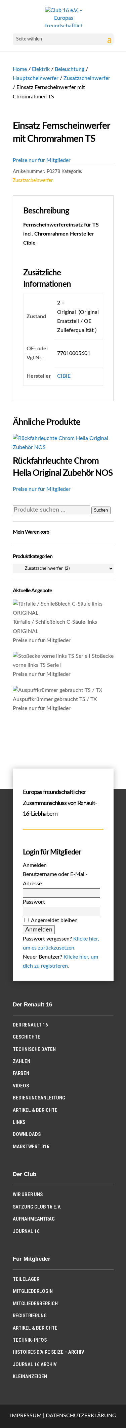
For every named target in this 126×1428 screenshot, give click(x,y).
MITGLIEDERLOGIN (33, 1291)
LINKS (19, 1122)
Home (20, 69)
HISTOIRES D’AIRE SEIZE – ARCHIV (48, 1352)
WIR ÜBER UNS (28, 1194)
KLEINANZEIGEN (30, 1376)
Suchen (101, 510)
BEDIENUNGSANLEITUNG (39, 1098)
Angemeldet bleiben (54, 920)
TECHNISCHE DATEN (34, 1049)
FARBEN (21, 1073)
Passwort (34, 902)
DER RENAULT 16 (30, 1025)
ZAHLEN (21, 1061)
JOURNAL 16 (26, 1231)
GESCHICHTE (26, 1037)
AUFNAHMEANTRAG (34, 1219)
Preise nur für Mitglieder (42, 160)
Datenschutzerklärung (81, 1415)
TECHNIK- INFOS (30, 1340)
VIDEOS (21, 1086)
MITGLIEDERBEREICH (35, 1304)
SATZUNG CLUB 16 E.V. (37, 1207)
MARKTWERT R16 (31, 1147)
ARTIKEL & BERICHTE (35, 1110)
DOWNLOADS (27, 1134)
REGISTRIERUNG (30, 1316)
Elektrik (41, 69)
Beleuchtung (69, 69)
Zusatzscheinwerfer (87, 78)
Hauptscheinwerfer (35, 78)
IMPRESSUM (26, 1415)
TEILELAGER (26, 1279)
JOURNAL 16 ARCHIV (35, 1364)
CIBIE (64, 376)
